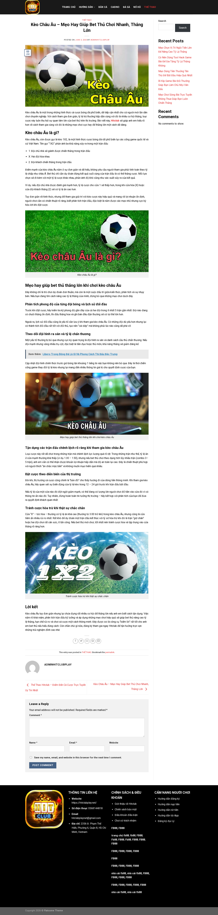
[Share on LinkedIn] (98, 641)
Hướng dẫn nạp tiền (169, 804)
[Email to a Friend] (87, 641)
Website (113, 742)
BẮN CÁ (102, 7)
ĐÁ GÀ (126, 7)
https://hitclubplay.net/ (84, 802)
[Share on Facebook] (75, 641)
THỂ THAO (150, 7)
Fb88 (114, 839)
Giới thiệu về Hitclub (126, 803)
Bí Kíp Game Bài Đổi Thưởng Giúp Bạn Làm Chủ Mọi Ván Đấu (174, 85)
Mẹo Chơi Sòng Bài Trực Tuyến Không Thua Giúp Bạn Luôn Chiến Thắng (175, 98)
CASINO (115, 7)
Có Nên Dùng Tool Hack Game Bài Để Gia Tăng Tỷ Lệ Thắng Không (175, 61)
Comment (35, 715)
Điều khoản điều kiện (126, 815)
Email (73, 742)
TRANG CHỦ (68, 7)
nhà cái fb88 (118, 873)
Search (162, 21)
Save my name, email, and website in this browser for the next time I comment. (78, 757)
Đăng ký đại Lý (166, 821)
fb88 (132, 835)
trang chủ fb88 (120, 835)
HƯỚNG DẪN (86, 7)
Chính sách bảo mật (126, 809)
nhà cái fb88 (118, 892)
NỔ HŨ (136, 7)
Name (33, 742)
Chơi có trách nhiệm (125, 820)
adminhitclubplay (100, 40)
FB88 (140, 835)
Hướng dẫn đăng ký (169, 798)
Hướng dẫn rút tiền (168, 809)
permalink (109, 652)
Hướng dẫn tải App (168, 815)
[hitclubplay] (41, 7)
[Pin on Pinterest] (92, 641)
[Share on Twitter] (81, 641)
